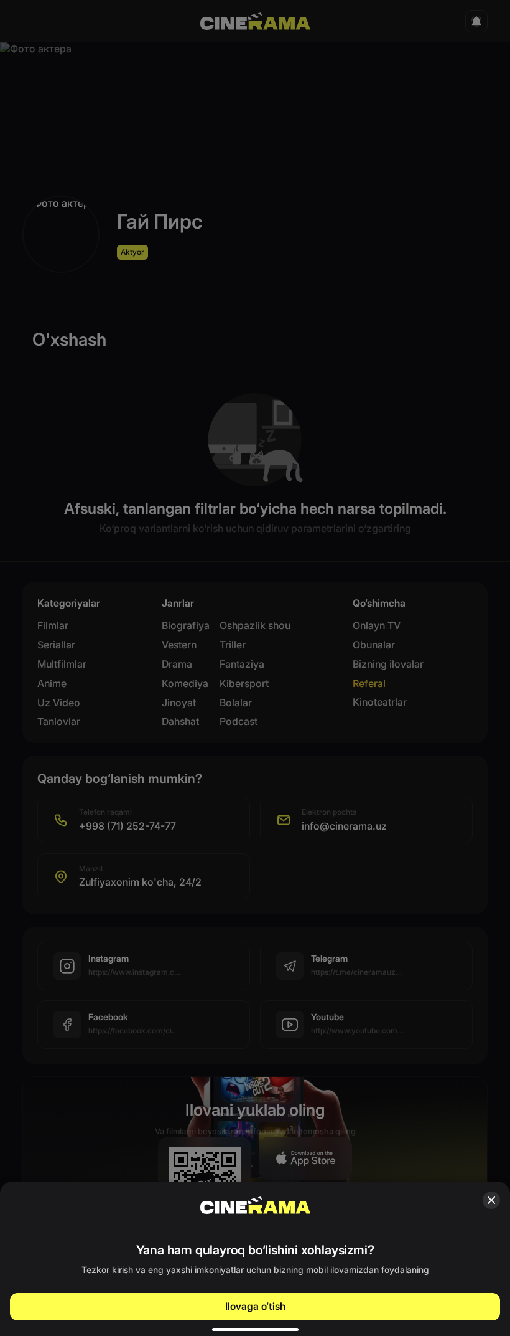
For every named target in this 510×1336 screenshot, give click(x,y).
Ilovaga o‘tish (255, 1306)
